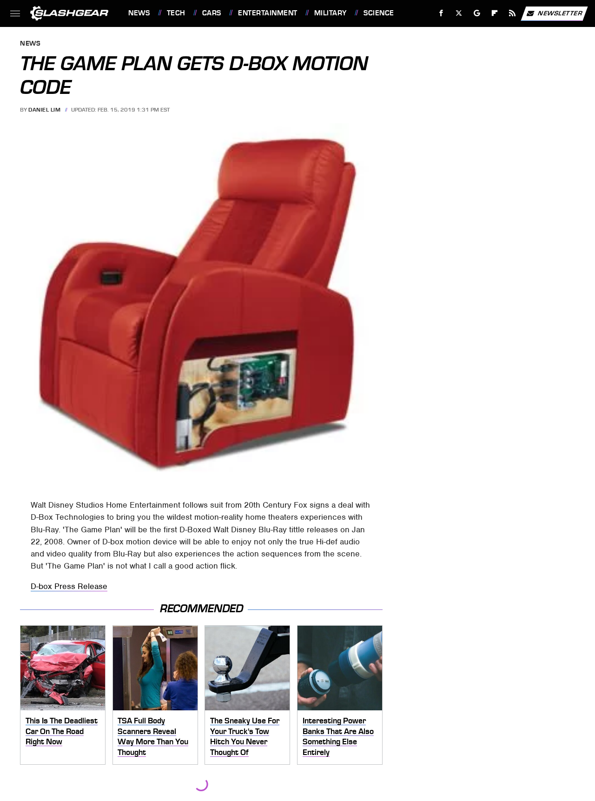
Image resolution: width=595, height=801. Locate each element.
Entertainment (267, 13)
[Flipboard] (495, 13)
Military (330, 13)
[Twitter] (459, 13)
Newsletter (560, 12)
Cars (211, 13)
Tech (176, 13)
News (139, 13)
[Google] (477, 13)
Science (379, 13)
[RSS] (512, 13)
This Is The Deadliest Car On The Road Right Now (62, 731)
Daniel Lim (44, 109)
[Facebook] (441, 13)
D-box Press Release (69, 586)
